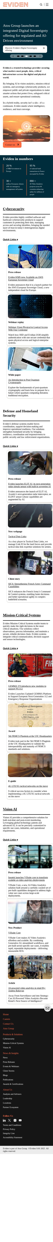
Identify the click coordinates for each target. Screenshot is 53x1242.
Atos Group (9, 1113)
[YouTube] (20, 1208)
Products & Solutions (15, 1119)
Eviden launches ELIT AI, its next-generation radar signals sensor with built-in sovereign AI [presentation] (29, 519)
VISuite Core (15, 1010)
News (6, 1143)
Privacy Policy (10, 1217)
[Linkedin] (5, 1208)
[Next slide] (40, 56)
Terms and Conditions (14, 1212)
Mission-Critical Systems (15, 1128)
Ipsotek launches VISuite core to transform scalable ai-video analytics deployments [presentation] (30, 951)
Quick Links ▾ (10, 254)
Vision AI (7, 1133)
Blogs (6, 1161)
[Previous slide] (13, 56)
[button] (18, 56)
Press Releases (10, 1148)
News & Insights (12, 1139)
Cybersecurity (10, 1124)
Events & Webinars (12, 1152)
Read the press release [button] (16, 51)
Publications (9, 1166)
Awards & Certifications (15, 1170)
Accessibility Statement (15, 1225)
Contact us (11, 154)
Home (6, 1099)
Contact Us (9, 1109)
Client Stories (10, 1157)
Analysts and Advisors (14, 1181)
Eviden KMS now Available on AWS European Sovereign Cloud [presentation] (29, 293)
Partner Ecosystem (13, 1194)
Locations (8, 1190)
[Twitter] (10, 1208)
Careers (7, 1104)
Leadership (8, 1185)
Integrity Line (10, 1221)
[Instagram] (15, 1208)
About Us (8, 1176)
